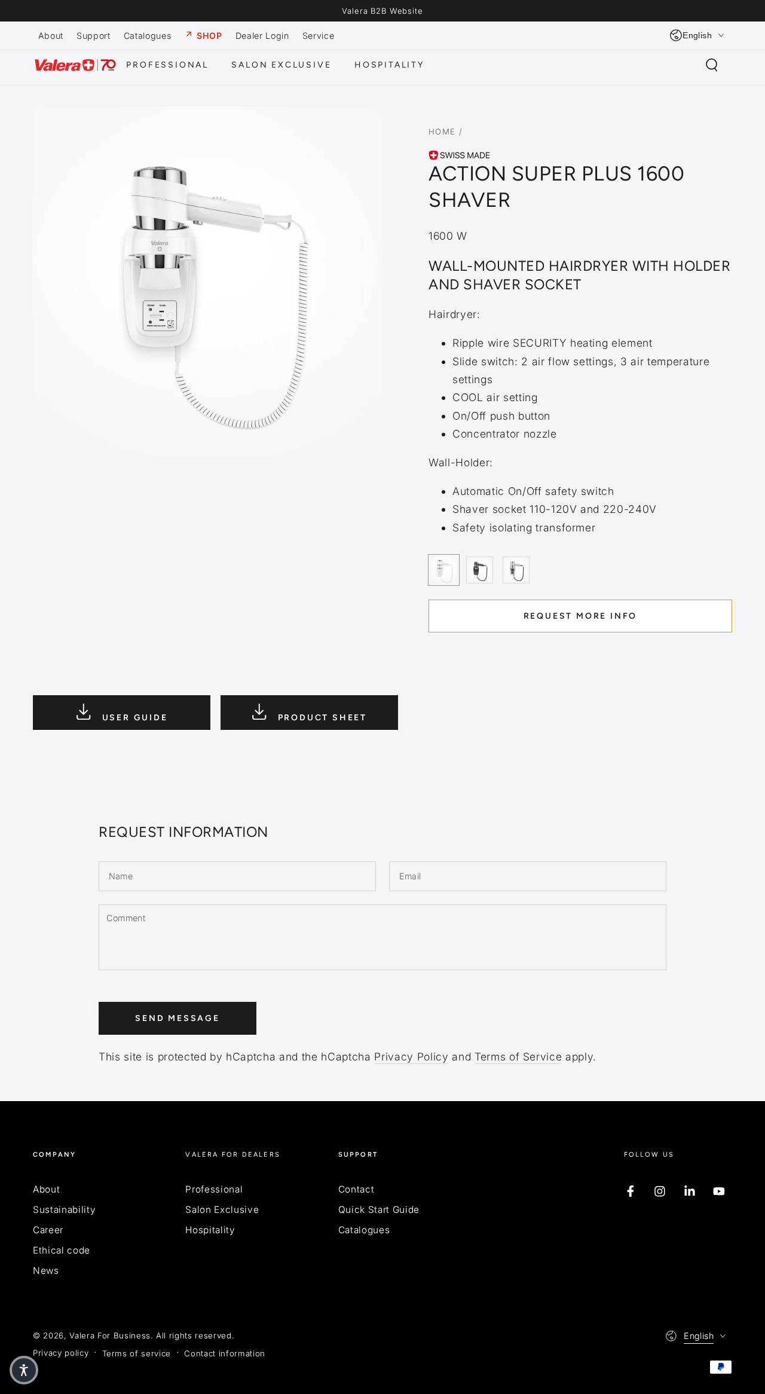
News (46, 1270)
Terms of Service (518, 1056)
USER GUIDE (133, 717)
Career (48, 1230)
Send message (177, 1018)
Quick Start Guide (379, 1209)
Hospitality (210, 1230)
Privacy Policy (411, 1056)
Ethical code (61, 1250)
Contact (356, 1189)
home (442, 131)
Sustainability (64, 1209)
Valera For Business (110, 1335)
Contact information (224, 1353)
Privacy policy (60, 1353)
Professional (214, 1189)
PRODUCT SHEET (320, 717)
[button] (711, 65)
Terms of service (137, 1353)
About (46, 1189)
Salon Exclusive (222, 1209)
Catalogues (364, 1230)
